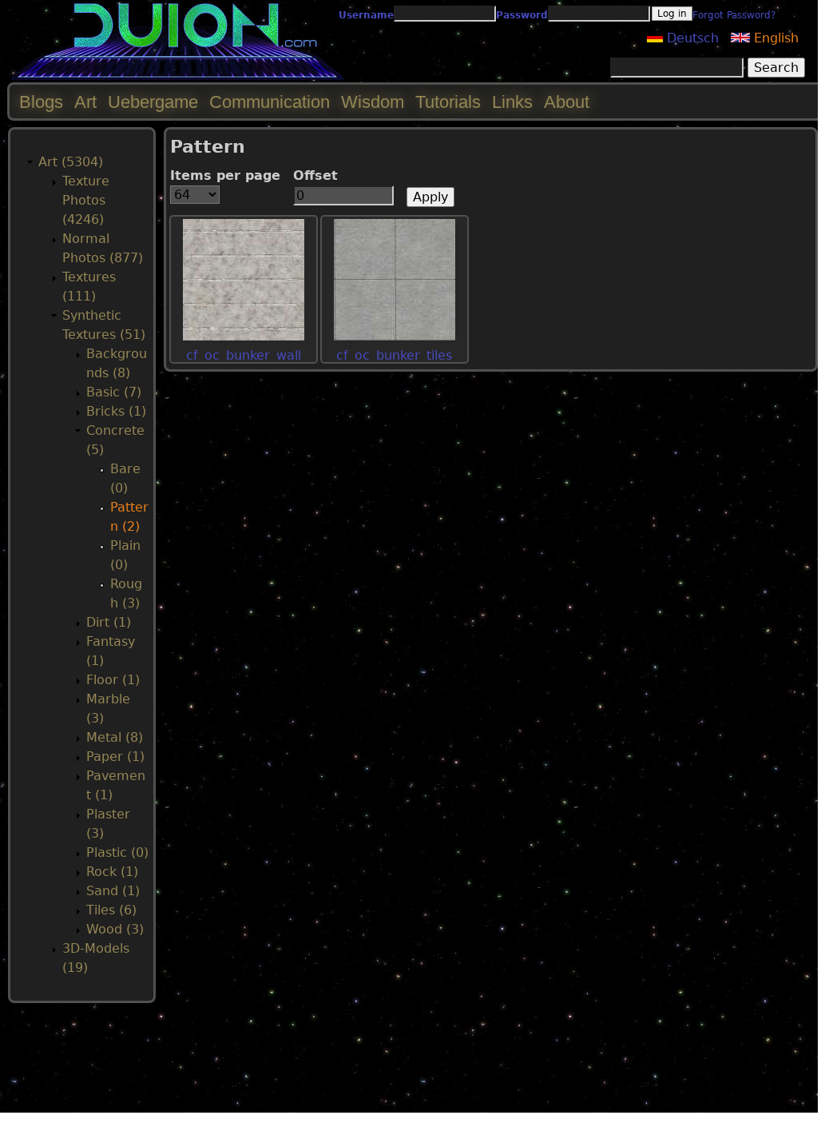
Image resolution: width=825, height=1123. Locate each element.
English (774, 38)
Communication (269, 102)
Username (366, 15)
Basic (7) (113, 392)
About (566, 102)
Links (512, 102)
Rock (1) (112, 871)
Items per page (225, 175)
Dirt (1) (108, 622)
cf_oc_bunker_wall (243, 355)
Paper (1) (115, 756)
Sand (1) (113, 890)
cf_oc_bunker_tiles (394, 355)
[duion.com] (177, 77)
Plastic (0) (117, 852)
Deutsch (691, 38)
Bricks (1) (116, 411)
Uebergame (153, 102)
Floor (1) (113, 679)
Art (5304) (70, 161)
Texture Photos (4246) (85, 200)
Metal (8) (114, 737)
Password (522, 15)
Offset (315, 175)
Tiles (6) (111, 910)
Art (85, 102)
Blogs (41, 102)
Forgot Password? (733, 15)
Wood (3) (115, 929)
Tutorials (448, 102)
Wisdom (372, 102)
